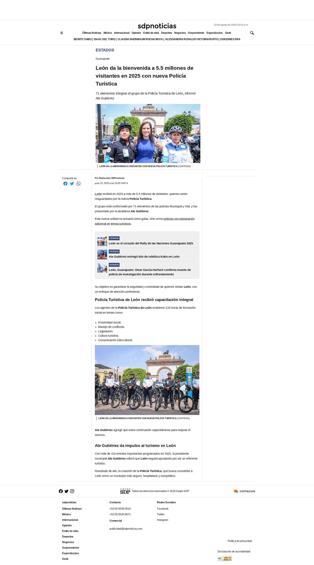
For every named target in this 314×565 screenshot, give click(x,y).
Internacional (121, 32)
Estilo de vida (151, 32)
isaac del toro (104, 39)
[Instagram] (72, 491)
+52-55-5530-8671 (120, 514)
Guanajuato (103, 58)
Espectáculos (215, 32)
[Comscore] (244, 491)
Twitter (161, 514)
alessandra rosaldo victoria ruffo (191, 39)
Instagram (162, 519)
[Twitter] (72, 183)
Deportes (166, 32)
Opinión (136, 32)
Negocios (180, 32)
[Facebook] (65, 183)
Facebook (162, 508)
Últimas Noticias (91, 32)
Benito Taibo (82, 39)
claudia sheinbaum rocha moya (140, 39)
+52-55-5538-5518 (120, 508)
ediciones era (230, 39)
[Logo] (157, 26)
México (108, 32)
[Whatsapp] (78, 183)
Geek (228, 32)
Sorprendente (196, 32)
